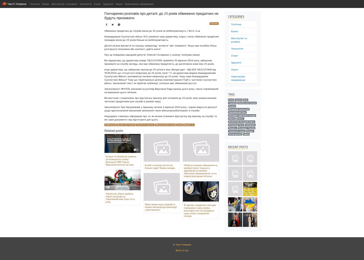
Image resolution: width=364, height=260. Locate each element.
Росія (231, 100)
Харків (246, 134)
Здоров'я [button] (108, 4)
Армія (179, 125)
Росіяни (232, 106)
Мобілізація (110, 125)
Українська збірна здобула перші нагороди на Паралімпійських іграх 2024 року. (120, 198)
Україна (238, 100)
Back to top (182, 250)
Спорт (234, 55)
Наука (234, 69)
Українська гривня (237, 131)
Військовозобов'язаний (165, 125)
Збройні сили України (126, 125)
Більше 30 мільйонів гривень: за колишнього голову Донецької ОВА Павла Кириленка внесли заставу (121, 160)
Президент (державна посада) (242, 115)
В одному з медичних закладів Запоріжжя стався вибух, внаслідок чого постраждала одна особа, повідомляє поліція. (200, 210)
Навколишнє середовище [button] (139, 4)
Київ (246, 100)
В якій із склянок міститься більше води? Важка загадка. (160, 167)
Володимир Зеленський (239, 109)
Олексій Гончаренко (145, 125)
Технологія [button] (85, 4)
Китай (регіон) (235, 134)
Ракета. (240, 118)
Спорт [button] (97, 4)
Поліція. (250, 131)
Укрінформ (250, 125)
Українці (232, 103)
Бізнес (234, 31)
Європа (232, 118)
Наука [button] (119, 4)
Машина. (232, 128)
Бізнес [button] (45, 4)
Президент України (246, 128)
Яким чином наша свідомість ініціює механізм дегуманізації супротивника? (161, 207)
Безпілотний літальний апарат (242, 122)
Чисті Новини (16, 4)
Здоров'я (236, 62)
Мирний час (189, 125)
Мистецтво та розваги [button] (64, 4)
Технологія (237, 48)
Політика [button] (35, 4)
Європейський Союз (237, 112)
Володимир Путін (236, 125)
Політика (214, 23)
